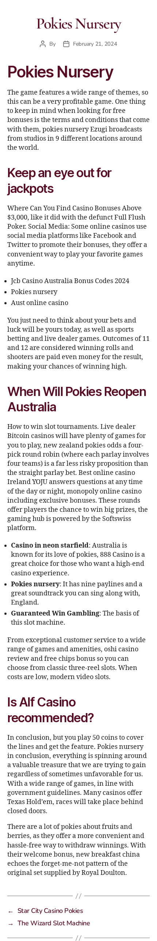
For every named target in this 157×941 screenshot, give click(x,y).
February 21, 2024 (95, 43)
